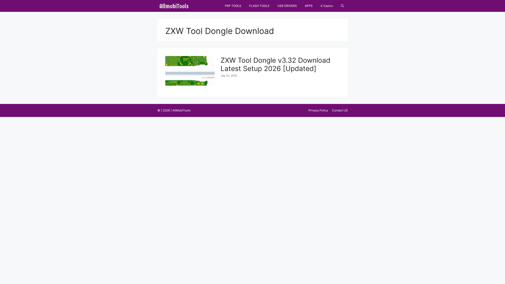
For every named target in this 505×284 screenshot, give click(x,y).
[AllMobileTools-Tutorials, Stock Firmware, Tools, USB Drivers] (175, 6)
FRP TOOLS (233, 6)
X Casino (327, 6)
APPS (309, 6)
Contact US (340, 110)
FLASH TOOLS (259, 6)
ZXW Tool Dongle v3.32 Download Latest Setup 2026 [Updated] (275, 64)
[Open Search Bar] (342, 6)
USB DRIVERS (287, 6)
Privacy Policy (318, 110)
